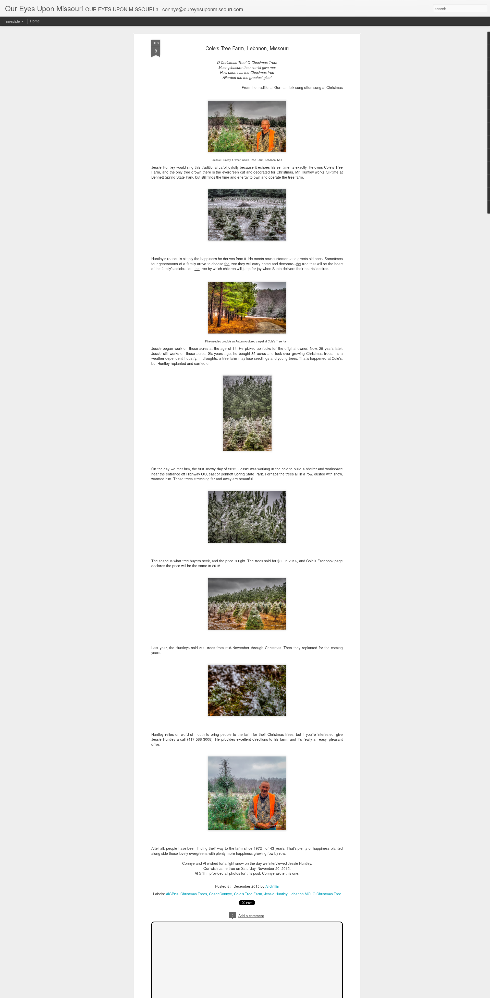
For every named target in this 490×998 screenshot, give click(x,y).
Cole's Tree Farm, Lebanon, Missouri (247, 48)
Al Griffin (272, 886)
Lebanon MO (300, 893)
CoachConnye (220, 893)
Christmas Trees (193, 893)
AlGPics (172, 893)
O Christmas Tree (327, 893)
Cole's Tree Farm (248, 893)
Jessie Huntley (275, 893)
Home (35, 20)
